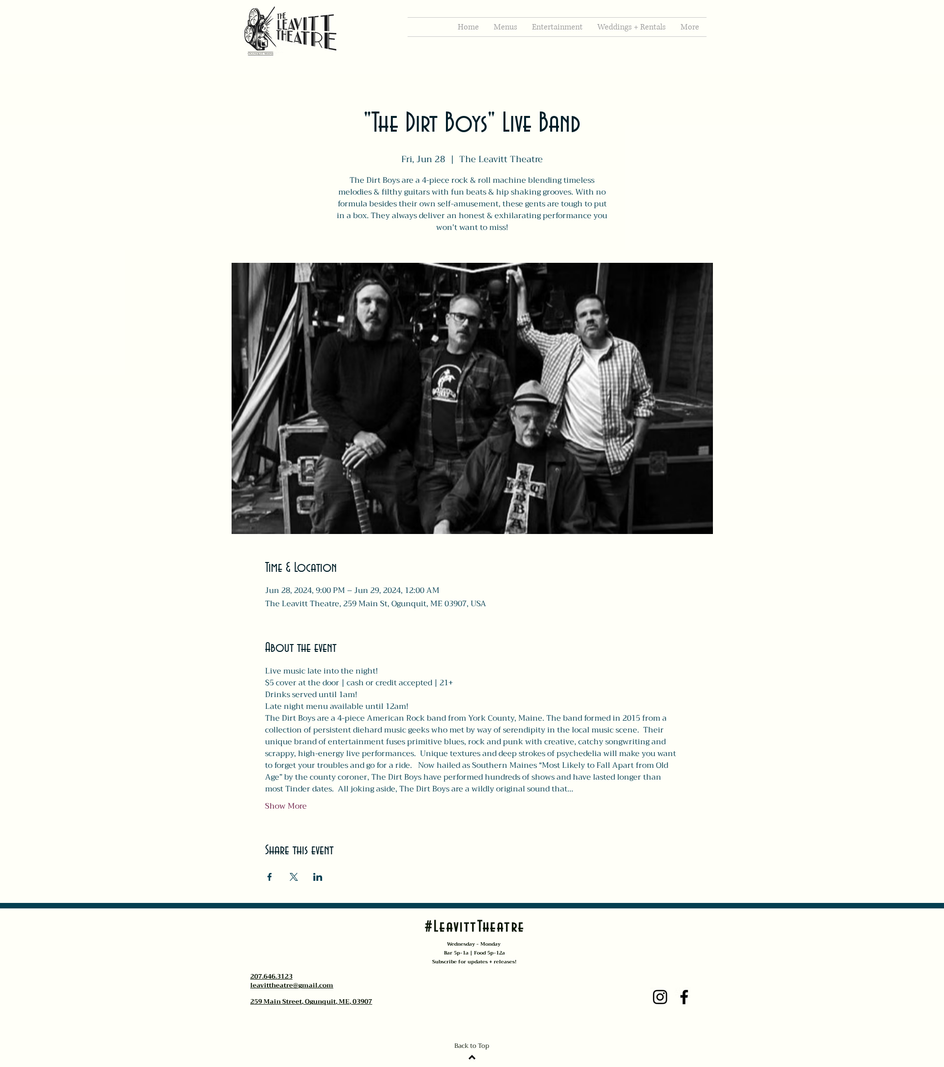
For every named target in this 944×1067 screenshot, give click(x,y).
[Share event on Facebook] (269, 877)
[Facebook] (684, 997)
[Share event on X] (293, 877)
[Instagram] (660, 997)
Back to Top (471, 1045)
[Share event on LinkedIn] (318, 877)
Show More (286, 806)
